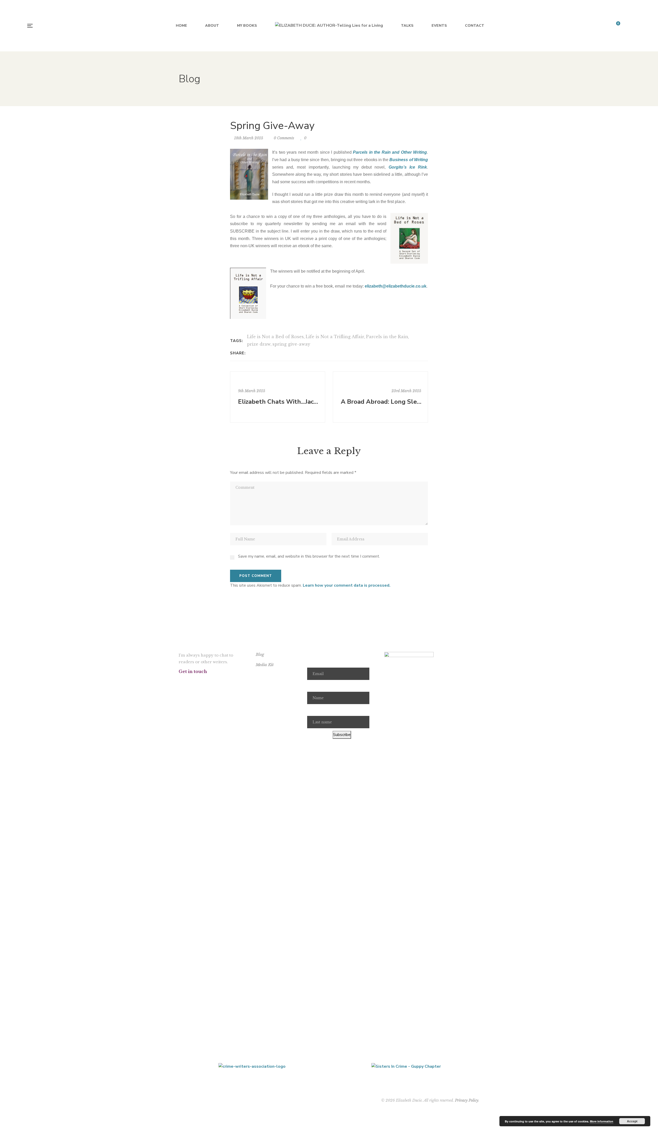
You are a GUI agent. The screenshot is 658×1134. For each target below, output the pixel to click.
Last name (316, 710)
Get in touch (193, 671)
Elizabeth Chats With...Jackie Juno (278, 402)
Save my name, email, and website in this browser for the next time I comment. (309, 556)
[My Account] (629, 25)
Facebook (180, 681)
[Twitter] (257, 353)
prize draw (259, 344)
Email (312, 662)
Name (312, 686)
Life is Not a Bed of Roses (275, 336)
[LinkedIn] (264, 353)
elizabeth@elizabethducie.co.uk (395, 286)
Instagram (206, 681)
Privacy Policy (466, 1100)
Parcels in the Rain (387, 336)
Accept (632, 1121)
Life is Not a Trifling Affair (335, 336)
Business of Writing (408, 160)
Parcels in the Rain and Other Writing (390, 152)
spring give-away (291, 344)
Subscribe (342, 734)
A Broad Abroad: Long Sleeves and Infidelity (381, 402)
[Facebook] (251, 353)
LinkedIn (232, 681)
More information (601, 1121)
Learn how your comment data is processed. (346, 585)
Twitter (193, 681)
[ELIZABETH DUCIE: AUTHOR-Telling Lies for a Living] (329, 25)
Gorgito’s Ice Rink (408, 167)
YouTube (219, 681)
